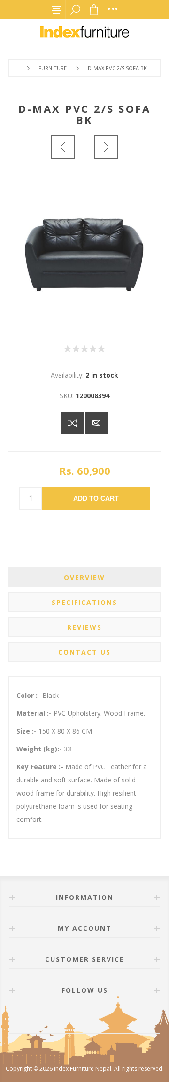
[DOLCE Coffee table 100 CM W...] (106, 147)
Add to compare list (72, 423)
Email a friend (96, 423)
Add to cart (96, 498)
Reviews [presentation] (84, 627)
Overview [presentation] (84, 577)
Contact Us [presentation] (84, 652)
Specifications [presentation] (84, 602)
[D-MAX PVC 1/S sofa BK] (63, 147)
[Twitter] (95, 1017)
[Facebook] (73, 1017)
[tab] (84, 577)
